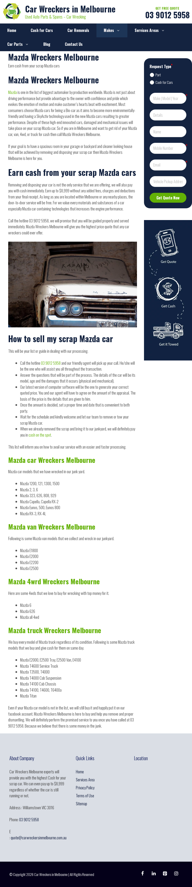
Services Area (85, 779)
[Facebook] (142, 873)
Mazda (13, 92)
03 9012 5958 (167, 14)
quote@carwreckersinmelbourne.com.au (38, 838)
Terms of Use (85, 795)
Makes (109, 30)
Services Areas (147, 30)
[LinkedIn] (153, 873)
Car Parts (15, 44)
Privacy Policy (85, 787)
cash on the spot (39, 435)
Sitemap (81, 803)
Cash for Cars (42, 30)
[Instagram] (176, 873)
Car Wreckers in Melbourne (70, 9)
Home (11, 30)
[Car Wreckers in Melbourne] (11, 11)
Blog (46, 44)
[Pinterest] (165, 873)
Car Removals (78, 30)
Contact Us (74, 44)
